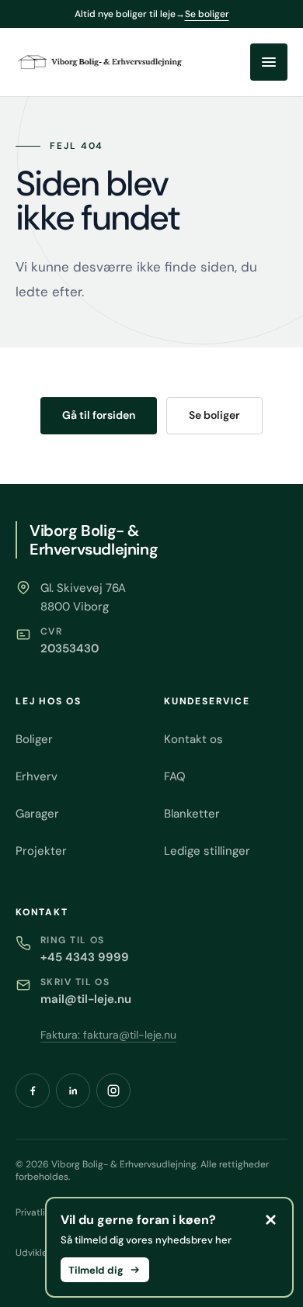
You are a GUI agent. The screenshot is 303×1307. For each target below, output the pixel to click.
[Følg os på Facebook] (33, 1091)
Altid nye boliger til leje (152, 14)
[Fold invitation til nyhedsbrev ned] (270, 1220)
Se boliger (214, 415)
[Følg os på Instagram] (113, 1091)
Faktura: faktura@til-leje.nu (108, 1035)
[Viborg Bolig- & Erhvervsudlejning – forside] (101, 62)
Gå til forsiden (98, 415)
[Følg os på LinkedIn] (73, 1091)
